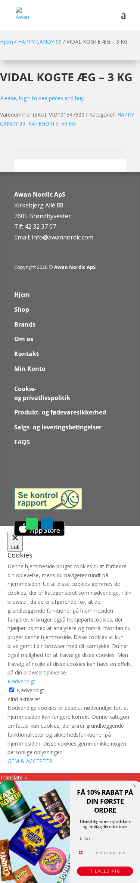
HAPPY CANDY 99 (40, 41)
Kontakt (26, 354)
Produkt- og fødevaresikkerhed (60, 412)
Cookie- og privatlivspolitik (42, 393)
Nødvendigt (30, 690)
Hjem (6, 41)
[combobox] (83, 852)
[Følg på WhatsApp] (32, 524)
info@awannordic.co (60, 237)
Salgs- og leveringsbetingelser (58, 427)
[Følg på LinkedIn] (47, 524)
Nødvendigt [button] (21, 681)
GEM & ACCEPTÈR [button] (29, 761)
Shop (21, 309)
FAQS (22, 442)
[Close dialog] (135, 785)
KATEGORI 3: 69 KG (52, 123)
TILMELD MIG (105, 871)
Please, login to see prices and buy (42, 98)
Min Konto (30, 369)
